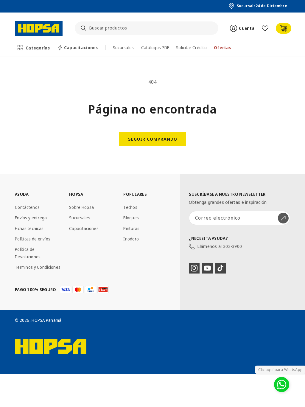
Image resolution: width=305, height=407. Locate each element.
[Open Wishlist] (265, 28)
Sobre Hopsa (81, 207)
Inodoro (131, 239)
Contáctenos (27, 207)
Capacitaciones (84, 228)
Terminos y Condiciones (37, 267)
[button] (34, 47)
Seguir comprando (152, 139)
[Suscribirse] (283, 218)
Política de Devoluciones (28, 253)
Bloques (131, 217)
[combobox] (147, 28)
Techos (130, 207)
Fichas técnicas (29, 228)
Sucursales (79, 217)
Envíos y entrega (31, 217)
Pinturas (131, 228)
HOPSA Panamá (46, 320)
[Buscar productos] (83, 28)
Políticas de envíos (32, 239)
